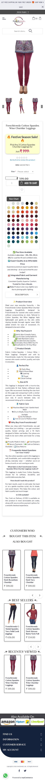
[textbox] (14, 31)
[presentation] (33, 595)
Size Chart (13, 199)
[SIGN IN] (40, 19)
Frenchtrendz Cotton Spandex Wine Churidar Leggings (12, 681)
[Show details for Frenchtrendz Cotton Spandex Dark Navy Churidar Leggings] (33, 561)
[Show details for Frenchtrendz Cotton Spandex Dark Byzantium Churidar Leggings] (12, 561)
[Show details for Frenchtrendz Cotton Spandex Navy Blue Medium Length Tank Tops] (33, 614)
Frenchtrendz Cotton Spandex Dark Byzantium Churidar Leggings (11, 580)
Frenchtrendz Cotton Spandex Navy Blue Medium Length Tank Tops (33, 631)
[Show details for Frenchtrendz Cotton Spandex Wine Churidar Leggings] (12, 665)
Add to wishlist (22, 189)
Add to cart (30, 183)
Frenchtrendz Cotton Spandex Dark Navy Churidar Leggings (33, 580)
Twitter (25, 771)
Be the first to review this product (22, 160)
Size (13, 171)
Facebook (19, 771)
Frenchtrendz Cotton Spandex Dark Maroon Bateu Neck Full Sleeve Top (12, 631)
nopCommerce (27, 778)
